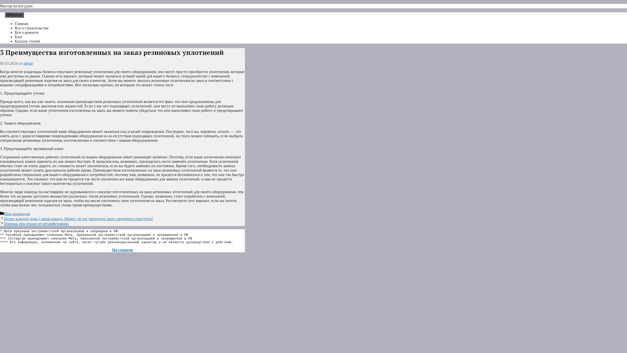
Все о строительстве (31, 28)
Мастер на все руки (16, 6)
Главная (21, 24)
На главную (122, 250)
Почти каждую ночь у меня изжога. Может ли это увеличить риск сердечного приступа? (78, 219)
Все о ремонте (26, 32)
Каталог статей (27, 41)
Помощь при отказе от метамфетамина (36, 224)
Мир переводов (17, 214)
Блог (19, 37)
